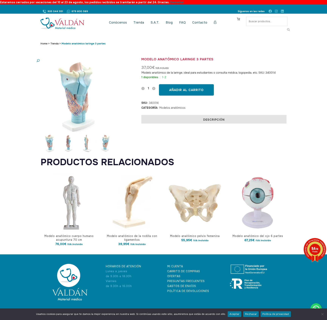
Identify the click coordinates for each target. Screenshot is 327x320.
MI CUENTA (175, 266)
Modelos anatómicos (172, 107)
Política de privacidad (275, 314)
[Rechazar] (322, 314)
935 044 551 (55, 11)
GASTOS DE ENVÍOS (181, 286)
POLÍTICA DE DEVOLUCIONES (188, 291)
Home (43, 43)
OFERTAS (174, 276)
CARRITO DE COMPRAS (183, 271)
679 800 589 (80, 11)
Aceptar (234, 314)
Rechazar (251, 314)
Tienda (54, 43)
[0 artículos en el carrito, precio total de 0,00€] (238, 19)
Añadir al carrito (186, 90)
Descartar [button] (177, 2)
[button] (74, 60)
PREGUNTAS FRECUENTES (186, 281)
